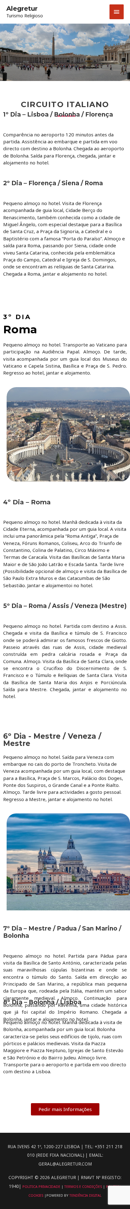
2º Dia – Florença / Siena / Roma (53, 183)
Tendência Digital (85, 1195)
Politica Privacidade (41, 1186)
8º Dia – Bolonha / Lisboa (42, 1002)
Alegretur (22, 8)
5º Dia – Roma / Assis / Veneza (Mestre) (65, 606)
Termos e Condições (83, 1186)
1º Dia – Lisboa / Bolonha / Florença (58, 114)
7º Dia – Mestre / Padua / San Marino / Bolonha (62, 932)
